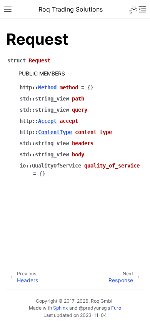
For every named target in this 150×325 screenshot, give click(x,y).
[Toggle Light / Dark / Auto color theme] (133, 9)
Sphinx (60, 308)
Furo (116, 308)
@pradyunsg (93, 308)
